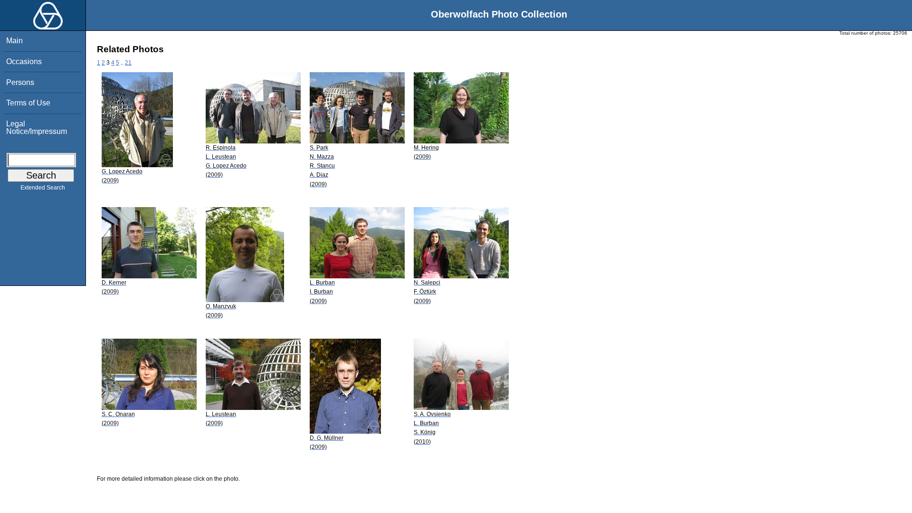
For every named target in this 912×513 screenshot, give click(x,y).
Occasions (24, 61)
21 (128, 62)
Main (14, 41)
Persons (20, 82)
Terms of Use (28, 103)
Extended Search (42, 187)
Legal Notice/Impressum (36, 127)
